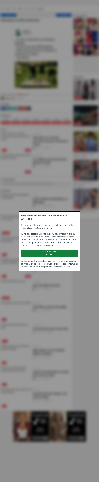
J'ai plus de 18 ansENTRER (49, 253)
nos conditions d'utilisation (64, 261)
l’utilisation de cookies (33, 263)
